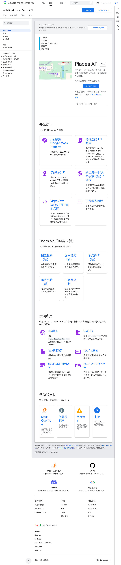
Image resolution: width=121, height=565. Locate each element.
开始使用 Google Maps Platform (59, 143)
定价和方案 (92, 505)
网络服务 (64, 516)
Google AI (38, 546)
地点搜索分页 (55, 350)
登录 (116, 3)
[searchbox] (16, 23)
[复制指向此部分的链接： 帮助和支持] (59, 395)
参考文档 (13, 15)
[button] (15, 56)
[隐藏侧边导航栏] (28, 560)
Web (63, 512)
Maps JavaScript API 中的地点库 (59, 204)
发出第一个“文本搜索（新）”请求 (95, 176)
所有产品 (38, 550)
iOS (62, 508)
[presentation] (73, 125)
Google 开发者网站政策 (66, 448)
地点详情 (88, 331)
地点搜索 (53, 331)
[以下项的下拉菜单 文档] (55, 3)
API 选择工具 (39, 508)
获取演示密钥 (91, 86)
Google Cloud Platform (43, 543)
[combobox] (81, 3)
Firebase (38, 539)
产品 (43, 3)
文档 (50, 3)
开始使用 (88, 10)
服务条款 (91, 516)
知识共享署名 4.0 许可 (71, 445)
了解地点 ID (57, 172)
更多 (61, 3)
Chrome (38, 535)
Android (64, 505)
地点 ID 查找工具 (41, 512)
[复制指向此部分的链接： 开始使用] (55, 124)
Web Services (10, 10)
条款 (36, 560)
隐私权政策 (44, 560)
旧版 (30, 15)
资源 (23, 15)
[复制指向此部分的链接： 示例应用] (55, 316)
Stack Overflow (46, 420)
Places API (27, 10)
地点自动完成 (91, 350)
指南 (4, 15)
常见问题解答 (40, 505)
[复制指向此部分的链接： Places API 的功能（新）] (78, 241)
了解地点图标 (94, 201)
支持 (97, 417)
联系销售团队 (104, 10)
